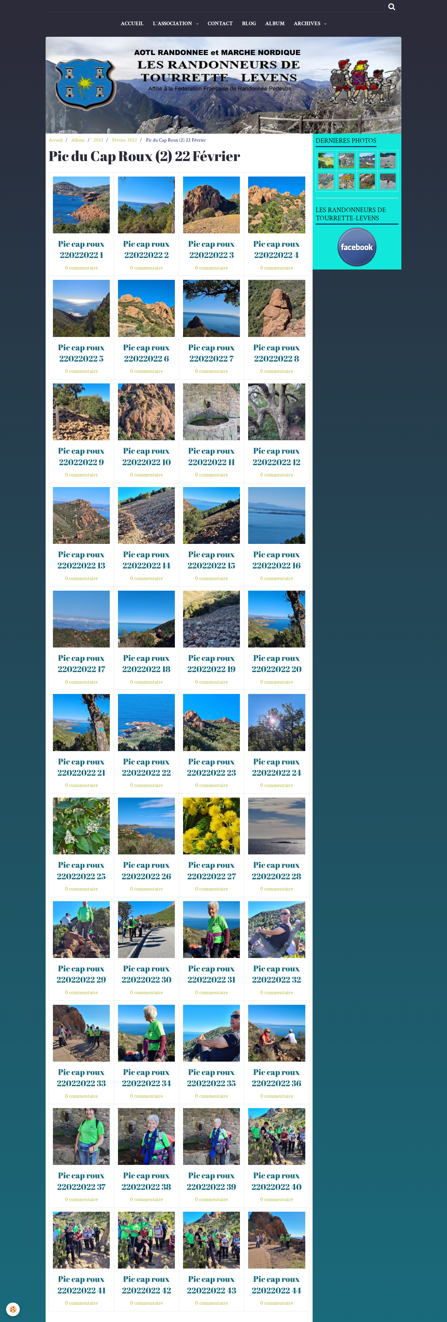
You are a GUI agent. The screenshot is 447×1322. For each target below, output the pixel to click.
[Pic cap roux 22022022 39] (211, 1136)
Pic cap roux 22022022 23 (211, 766)
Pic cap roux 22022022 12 (276, 456)
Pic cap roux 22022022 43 (211, 1284)
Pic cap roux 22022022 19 (211, 663)
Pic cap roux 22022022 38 (146, 1180)
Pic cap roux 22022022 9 (81, 456)
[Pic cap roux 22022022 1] (81, 205)
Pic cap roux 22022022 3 (211, 249)
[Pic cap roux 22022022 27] (211, 826)
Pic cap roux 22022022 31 (211, 974)
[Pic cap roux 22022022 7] (211, 308)
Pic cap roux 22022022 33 (81, 1077)
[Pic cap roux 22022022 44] (276, 1240)
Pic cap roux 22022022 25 (81, 870)
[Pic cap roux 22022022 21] (81, 722)
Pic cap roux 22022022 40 (276, 1180)
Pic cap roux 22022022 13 (81, 559)
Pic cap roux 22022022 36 (276, 1077)
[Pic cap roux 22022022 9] (81, 411)
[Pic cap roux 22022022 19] (211, 619)
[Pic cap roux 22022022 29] (81, 929)
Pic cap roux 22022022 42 (146, 1284)
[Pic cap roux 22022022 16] (276, 515)
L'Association (173, 23)
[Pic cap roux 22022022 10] (146, 411)
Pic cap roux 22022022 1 (81, 249)
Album (275, 23)
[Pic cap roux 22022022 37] (81, 1136)
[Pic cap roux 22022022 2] (146, 205)
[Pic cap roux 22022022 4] (276, 205)
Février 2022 (124, 140)
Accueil (132, 23)
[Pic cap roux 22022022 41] (81, 1240)
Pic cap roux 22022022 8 (276, 352)
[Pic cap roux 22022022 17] (81, 619)
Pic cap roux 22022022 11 (211, 456)
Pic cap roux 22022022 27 (211, 870)
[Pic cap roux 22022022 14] (146, 515)
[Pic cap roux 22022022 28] (276, 826)
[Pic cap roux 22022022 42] (146, 1240)
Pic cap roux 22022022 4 (276, 249)
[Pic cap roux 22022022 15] (211, 515)
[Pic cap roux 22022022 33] (81, 1033)
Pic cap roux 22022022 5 (81, 352)
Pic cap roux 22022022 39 (211, 1180)
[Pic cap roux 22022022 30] (146, 929)
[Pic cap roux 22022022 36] (276, 1033)
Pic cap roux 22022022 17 (81, 663)
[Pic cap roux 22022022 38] (146, 1136)
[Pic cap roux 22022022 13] (81, 515)
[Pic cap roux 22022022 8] (276, 308)
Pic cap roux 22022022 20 (277, 663)
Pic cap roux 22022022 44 (276, 1284)
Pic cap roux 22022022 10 (146, 456)
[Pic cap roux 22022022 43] (211, 1240)
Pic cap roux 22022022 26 (146, 870)
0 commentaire (81, 267)
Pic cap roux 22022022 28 (276, 870)
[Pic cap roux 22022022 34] (146, 1033)
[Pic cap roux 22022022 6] (146, 308)
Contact (220, 23)
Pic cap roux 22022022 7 (211, 352)
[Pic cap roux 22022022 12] (276, 411)
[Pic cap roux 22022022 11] (211, 411)
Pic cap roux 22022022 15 (211, 559)
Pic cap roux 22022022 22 (146, 766)
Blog (249, 23)
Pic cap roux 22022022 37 (81, 1180)
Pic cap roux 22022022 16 (276, 559)
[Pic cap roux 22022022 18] (146, 619)
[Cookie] (13, 1309)
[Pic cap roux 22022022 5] (81, 308)
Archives (307, 23)
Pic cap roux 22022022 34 (146, 1077)
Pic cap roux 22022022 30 (147, 974)
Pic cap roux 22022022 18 (146, 663)
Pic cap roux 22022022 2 (146, 249)
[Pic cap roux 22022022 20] (276, 619)
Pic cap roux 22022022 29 (81, 974)
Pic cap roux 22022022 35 (211, 1077)
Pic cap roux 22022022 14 (147, 559)
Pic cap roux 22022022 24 (276, 766)
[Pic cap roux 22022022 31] (211, 929)
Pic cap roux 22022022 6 (146, 352)
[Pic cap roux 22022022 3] (211, 205)
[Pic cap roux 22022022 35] (211, 1033)
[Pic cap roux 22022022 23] (211, 722)
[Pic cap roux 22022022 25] (81, 826)
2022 (98, 140)
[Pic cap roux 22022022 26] (146, 826)
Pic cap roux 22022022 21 (81, 766)
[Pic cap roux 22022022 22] (146, 722)
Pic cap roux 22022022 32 (276, 974)
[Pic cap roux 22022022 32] (276, 929)
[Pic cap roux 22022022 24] (276, 722)
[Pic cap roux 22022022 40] (276, 1136)
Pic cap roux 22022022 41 (81, 1284)
